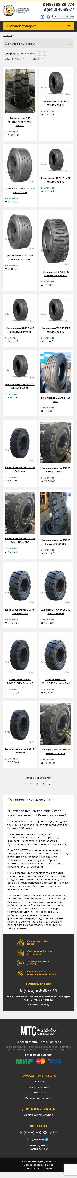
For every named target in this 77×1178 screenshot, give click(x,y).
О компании (38, 1092)
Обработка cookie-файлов (38, 1165)
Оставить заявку (38, 1004)
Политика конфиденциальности (38, 1161)
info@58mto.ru (35, 1139)
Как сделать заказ (38, 1087)
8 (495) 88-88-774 (58, 4)
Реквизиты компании (38, 1098)
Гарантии (38, 1081)
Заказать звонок (63, 16)
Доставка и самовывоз (38, 1115)
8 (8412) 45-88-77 (59, 9)
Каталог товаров (21, 26)
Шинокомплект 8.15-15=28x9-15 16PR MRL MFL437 (20, 122)
